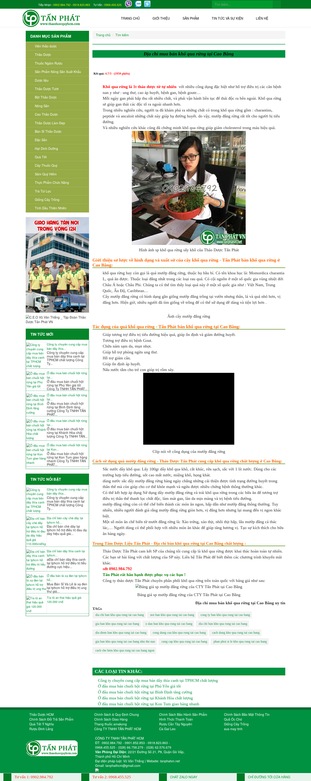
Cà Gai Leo (167, 729)
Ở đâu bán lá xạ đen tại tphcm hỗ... (67, 578)
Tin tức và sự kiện (227, 18)
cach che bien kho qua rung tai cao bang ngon (124, 650)
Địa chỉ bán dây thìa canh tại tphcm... (66, 553)
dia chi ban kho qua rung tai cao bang (119, 615)
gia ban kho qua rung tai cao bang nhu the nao (125, 641)
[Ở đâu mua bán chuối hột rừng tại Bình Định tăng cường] (36, 404)
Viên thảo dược (46, 46)
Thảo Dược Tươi (47, 88)
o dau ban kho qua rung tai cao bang (168, 623)
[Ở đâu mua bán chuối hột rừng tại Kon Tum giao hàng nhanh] (36, 454)
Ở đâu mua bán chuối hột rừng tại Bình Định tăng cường (145, 692)
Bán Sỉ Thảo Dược (48, 131)
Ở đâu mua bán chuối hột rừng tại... (67, 375)
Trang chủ (130, 18)
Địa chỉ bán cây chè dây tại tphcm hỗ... (65, 520)
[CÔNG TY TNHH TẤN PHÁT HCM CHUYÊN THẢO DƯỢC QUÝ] (51, 18)
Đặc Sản (41, 140)
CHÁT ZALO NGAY (183, 777)
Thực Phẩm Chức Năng (52, 182)
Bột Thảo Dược (46, 97)
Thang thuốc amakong (110, 724)
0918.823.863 (81, 5)
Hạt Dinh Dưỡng (46, 148)
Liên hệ (262, 18)
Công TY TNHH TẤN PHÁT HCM (117, 729)
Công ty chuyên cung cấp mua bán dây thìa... (67, 346)
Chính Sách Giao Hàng (110, 719)
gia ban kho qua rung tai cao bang (117, 623)
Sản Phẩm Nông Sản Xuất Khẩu (58, 71)
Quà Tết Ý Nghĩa (41, 724)
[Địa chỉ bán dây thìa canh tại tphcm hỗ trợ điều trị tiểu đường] (36, 560)
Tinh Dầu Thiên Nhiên (50, 208)
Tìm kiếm (122, 35)
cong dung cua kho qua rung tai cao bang (179, 632)
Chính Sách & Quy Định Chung (116, 714)
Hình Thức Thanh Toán (176, 719)
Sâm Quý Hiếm (46, 174)
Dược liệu (41, 80)
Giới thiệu (161, 18)
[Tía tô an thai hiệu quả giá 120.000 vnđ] (36, 604)
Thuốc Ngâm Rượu (48, 63)
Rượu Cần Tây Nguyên (175, 724)
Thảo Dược (43, 54)
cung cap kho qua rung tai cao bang (184, 641)
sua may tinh (233, 729)
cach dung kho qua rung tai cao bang (236, 632)
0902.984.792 (62, 5)
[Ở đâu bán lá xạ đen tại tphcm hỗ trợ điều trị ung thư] (36, 583)
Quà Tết (41, 157)
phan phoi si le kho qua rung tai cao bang (240, 641)
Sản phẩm (191, 18)
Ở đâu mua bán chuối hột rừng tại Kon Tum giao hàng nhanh (148, 704)
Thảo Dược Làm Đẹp (50, 123)
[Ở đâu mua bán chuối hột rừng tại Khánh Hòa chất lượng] (36, 430)
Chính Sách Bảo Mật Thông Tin (247, 714)
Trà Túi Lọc (43, 191)
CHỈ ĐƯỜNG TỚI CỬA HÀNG (268, 777)
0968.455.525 (113, 5)
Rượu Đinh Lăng (41, 729)
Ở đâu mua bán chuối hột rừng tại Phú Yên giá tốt (139, 686)
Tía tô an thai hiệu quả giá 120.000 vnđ (64, 600)
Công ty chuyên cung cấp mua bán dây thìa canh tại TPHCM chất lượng (158, 680)
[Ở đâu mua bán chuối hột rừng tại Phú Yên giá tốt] (36, 380)
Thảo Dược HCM (41, 714)
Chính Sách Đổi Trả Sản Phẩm (51, 719)
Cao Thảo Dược (46, 114)
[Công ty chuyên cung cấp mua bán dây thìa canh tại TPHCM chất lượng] (36, 355)
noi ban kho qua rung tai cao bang (172, 615)
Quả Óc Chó (233, 719)
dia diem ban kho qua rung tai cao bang (120, 632)
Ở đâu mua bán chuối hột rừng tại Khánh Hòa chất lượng (145, 698)
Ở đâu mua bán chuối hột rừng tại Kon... (67, 447)
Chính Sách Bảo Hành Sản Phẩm (183, 714)
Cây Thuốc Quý (46, 165)
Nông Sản (42, 106)
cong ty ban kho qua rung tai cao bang (225, 615)
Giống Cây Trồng (47, 199)
